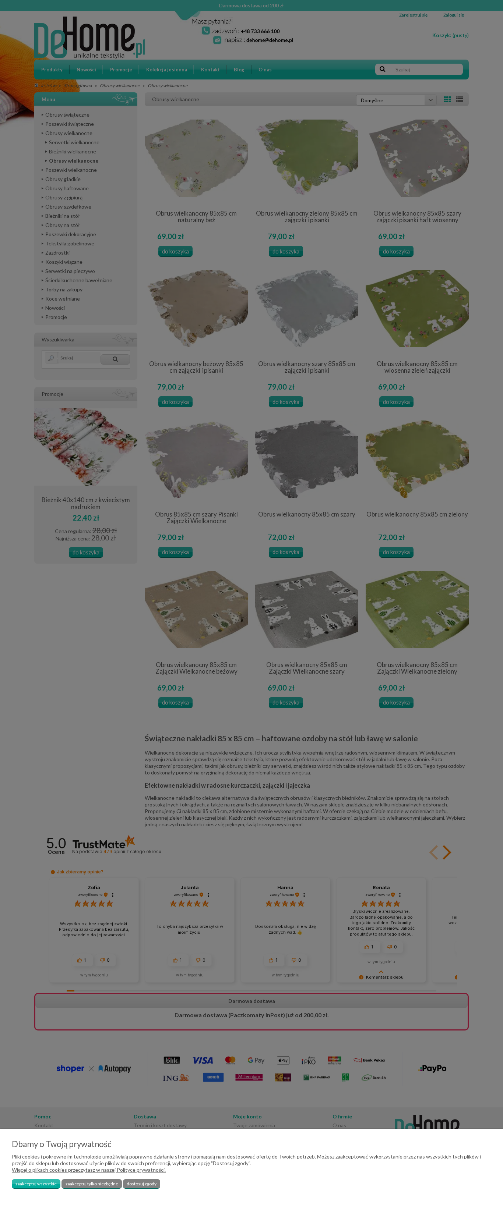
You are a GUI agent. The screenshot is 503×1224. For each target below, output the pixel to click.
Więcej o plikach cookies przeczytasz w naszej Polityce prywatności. (89, 1170)
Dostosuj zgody (141, 1183)
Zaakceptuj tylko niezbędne (92, 1183)
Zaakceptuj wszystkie (36, 1183)
